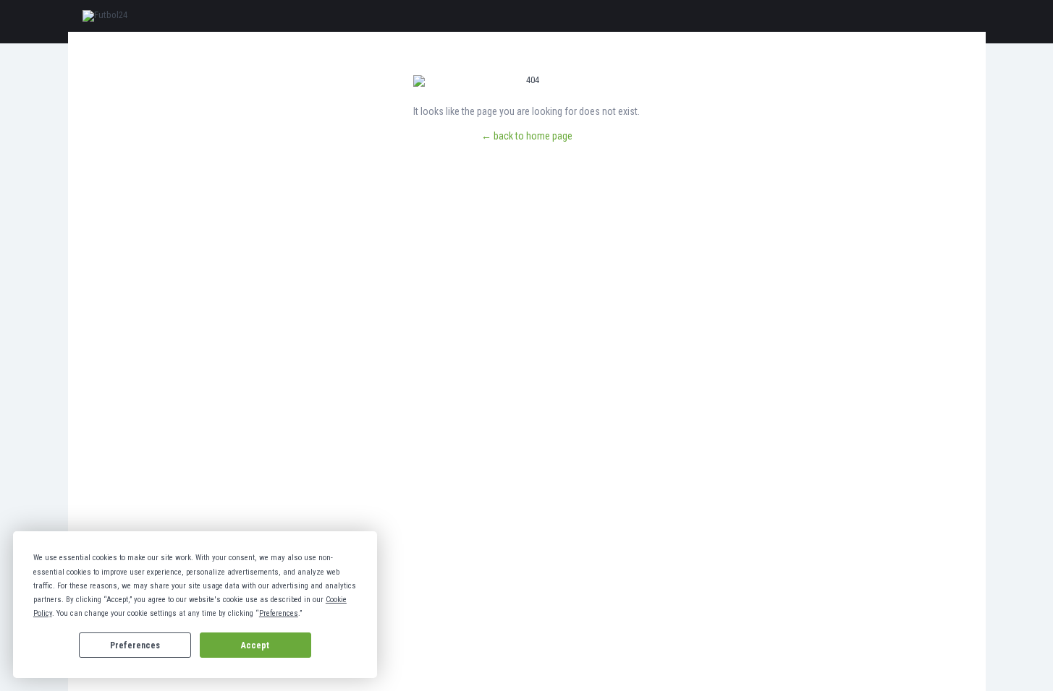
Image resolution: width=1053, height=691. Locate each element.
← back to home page (526, 136)
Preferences (135, 645)
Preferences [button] (278, 613)
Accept (255, 645)
